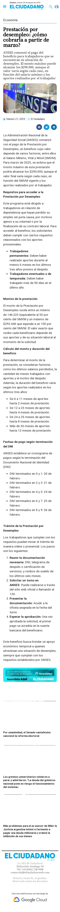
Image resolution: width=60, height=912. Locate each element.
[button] (4, 6)
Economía (10, 20)
